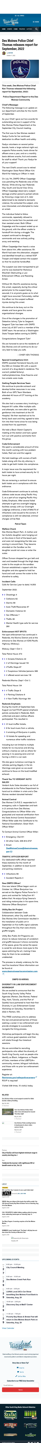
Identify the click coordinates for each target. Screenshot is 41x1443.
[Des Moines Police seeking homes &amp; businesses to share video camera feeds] (7, 1125)
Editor (10, 53)
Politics (22, 29)
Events (9, 29)
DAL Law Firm (22, 1193)
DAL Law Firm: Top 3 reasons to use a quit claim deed (17, 1190)
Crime (16, 29)
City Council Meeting (15, 1267)
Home (4, 29)
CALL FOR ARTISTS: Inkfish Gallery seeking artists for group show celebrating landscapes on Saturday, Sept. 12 (19, 1213)
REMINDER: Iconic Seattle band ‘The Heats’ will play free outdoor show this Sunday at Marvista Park (19, 1231)
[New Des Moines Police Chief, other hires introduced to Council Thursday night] (7, 1112)
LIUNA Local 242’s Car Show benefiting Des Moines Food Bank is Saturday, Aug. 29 (22, 1294)
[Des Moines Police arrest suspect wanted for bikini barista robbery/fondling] (19, 1102)
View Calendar (8, 1328)
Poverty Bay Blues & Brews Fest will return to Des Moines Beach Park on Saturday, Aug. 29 (22, 1319)
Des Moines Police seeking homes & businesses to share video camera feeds (25, 1125)
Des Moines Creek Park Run (18, 1279)
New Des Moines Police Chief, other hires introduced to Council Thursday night (24, 1111)
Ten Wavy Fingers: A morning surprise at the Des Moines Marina (18, 1222)
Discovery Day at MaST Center (19, 1304)
